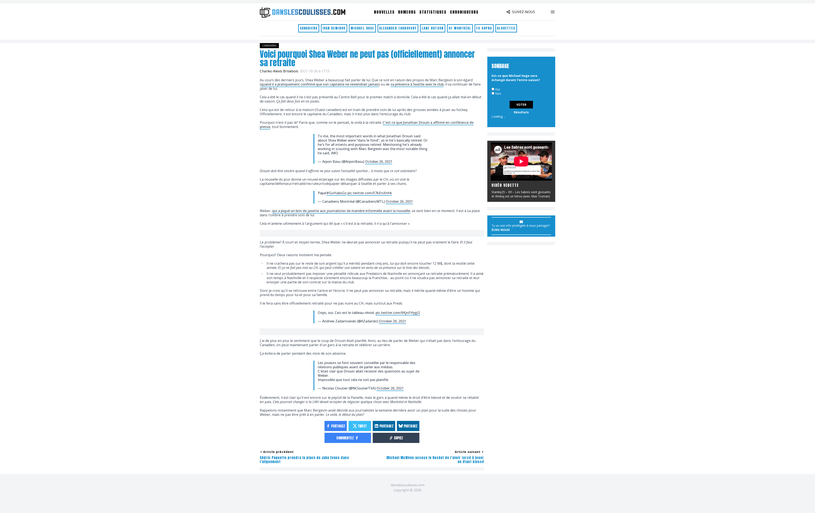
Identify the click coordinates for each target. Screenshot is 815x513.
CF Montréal (460, 28)
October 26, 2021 (378, 161)
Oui (497, 89)
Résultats (521, 112)
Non (498, 93)
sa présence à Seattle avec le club (417, 84)
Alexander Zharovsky (398, 28)
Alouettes (506, 28)
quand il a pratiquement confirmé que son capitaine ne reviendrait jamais (320, 84)
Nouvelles (384, 12)
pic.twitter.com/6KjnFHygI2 (398, 312)
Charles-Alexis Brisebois (279, 71)
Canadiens (309, 28)
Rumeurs (407, 12)
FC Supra (484, 28)
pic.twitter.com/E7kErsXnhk (369, 193)
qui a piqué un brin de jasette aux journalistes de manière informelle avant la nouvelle (341, 210)
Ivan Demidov (334, 28)
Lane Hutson (433, 28)
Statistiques (433, 12)
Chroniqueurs (464, 12)
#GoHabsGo (336, 193)
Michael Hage (362, 28)
